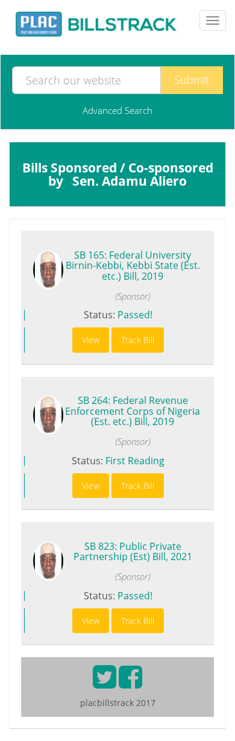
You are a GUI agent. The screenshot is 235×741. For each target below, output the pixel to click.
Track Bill (137, 339)
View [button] (90, 339)
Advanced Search (117, 110)
